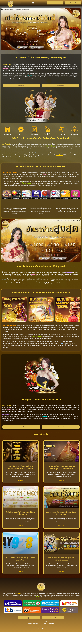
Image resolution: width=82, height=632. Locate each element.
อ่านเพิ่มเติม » (21, 480)
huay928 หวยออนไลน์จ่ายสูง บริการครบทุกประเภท (20, 559)
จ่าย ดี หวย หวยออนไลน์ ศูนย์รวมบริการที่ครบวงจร (61, 559)
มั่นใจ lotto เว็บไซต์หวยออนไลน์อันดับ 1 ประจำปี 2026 (20, 513)
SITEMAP (41, 629)
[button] (33, 3)
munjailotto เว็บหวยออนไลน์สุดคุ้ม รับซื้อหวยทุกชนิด (61, 513)
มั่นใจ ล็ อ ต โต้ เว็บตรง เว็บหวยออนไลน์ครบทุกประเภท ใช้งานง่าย (20, 467)
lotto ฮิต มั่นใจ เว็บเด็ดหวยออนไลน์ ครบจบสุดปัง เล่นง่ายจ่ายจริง (61, 467)
